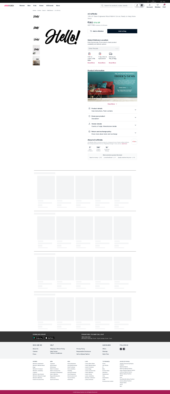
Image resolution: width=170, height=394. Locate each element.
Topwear (52, 363)
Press (34, 354)
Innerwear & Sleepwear (56, 372)
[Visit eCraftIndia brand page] (134, 141)
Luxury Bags (88, 369)
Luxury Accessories (90, 370)
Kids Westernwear (72, 365)
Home (34, 10)
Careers (35, 351)
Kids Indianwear (72, 363)
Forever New (105, 370)
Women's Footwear (38, 369)
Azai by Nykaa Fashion (125, 381)
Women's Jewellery (38, 370)
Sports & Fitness (54, 379)
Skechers (104, 372)
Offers (104, 349)
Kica (121, 377)
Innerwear (70, 379)
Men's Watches (54, 374)
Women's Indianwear (38, 363)
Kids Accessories (72, 376)
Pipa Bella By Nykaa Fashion (127, 379)
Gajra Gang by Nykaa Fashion (127, 370)
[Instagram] (121, 349)
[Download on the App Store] (49, 338)
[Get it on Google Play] (38, 338)
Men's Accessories (55, 370)
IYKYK (121, 375)
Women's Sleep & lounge (39, 376)
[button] (139, 6)
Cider (103, 379)
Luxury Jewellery (89, 376)
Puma (103, 363)
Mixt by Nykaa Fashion (125, 373)
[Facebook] (124, 349)
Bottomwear (53, 365)
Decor (44, 10)
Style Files (105, 354)
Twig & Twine (123, 382)
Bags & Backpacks (55, 376)
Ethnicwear (53, 367)
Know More (91, 63)
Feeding (70, 370)
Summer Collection (90, 377)
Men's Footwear (54, 369)
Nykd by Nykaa (124, 366)
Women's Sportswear (38, 374)
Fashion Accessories (38, 379)
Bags (34, 367)
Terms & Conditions (56, 353)
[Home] (9, 6)
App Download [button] (153, 1)
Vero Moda (105, 365)
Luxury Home (88, 374)
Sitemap (104, 351)
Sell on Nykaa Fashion (83, 354)
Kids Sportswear (72, 372)
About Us (35, 349)
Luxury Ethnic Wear (90, 363)
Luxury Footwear (89, 367)
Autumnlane (105, 377)
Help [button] (164, 1)
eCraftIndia (92, 14)
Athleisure (53, 377)
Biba (103, 369)
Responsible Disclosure (83, 351)
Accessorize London (107, 381)
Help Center (53, 351)
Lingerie (35, 372)
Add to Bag (122, 31)
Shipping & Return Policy (57, 349)
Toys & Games (71, 377)
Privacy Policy (80, 349)
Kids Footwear (71, 367)
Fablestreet (105, 374)
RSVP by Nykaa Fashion (126, 368)
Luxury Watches (89, 372)
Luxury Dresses (89, 379)
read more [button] (124, 143)
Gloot (121, 384)
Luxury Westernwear (90, 365)
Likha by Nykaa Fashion (126, 372)
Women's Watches (37, 377)
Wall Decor (50, 10)
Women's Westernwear (39, 365)
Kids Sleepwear (72, 374)
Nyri (121, 386)
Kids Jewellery (71, 369)
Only (103, 376)
